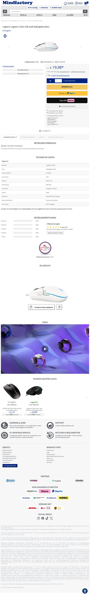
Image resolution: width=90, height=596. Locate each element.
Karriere (49, 462)
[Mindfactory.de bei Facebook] (42, 518)
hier (61, 584)
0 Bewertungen (8, 66)
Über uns (50, 458)
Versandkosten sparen (55, 111)
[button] (5, 11)
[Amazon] (32, 491)
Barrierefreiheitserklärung (55, 456)
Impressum (50, 450)
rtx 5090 (69, 15)
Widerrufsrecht (7, 450)
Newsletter (6, 462)
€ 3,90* (60, 75)
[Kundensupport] (69, 3)
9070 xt (23, 15)
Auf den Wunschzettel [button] (68, 106)
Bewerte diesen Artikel (55, 233)
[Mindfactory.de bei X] (51, 518)
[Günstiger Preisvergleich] (33, 481)
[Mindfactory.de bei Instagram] (38, 518)
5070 (85, 15)
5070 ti (39, 15)
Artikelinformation (9, 137)
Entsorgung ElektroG (9, 456)
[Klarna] (45, 491)
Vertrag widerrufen (10, 466)
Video (41, 137)
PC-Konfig (33, 8)
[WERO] (64, 498)
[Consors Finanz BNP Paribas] (39, 498)
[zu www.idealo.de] (79, 481)
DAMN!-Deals (56, 8)
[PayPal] (57, 491)
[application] (45, 349)
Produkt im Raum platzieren (44, 307)
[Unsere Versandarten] (44, 508)
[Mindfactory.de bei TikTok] (47, 518)
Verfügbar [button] (7, 31)
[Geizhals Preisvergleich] (10, 481)
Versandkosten (64, 72)
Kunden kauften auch (55, 137)
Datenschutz (51, 454)
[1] (67, 87)
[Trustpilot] (56, 481)
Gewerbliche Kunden (9, 458)
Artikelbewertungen (27, 137)
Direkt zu (63, 93)
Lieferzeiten (6, 454)
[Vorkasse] (26, 498)
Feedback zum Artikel (55, 113)
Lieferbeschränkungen (78, 72)
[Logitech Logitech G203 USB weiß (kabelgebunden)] (45, 46)
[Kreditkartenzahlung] (51, 498)
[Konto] (79, 3)
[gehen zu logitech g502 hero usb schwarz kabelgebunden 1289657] (34, 399)
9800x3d (6, 15)
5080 (54, 15)
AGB (48, 452)
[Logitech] (45, 131)
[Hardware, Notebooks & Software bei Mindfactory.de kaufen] (26, 3)
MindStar (44, 8)
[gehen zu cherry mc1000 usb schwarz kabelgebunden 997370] (12, 399)
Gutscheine (50, 460)
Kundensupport (8, 460)
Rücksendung (7, 452)
